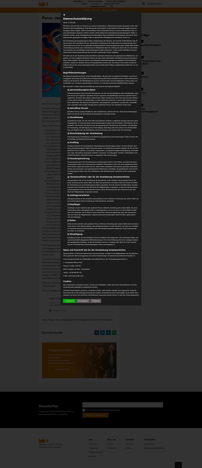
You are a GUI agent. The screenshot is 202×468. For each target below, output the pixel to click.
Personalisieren (83, 301)
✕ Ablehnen (96, 301)
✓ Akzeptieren (69, 301)
